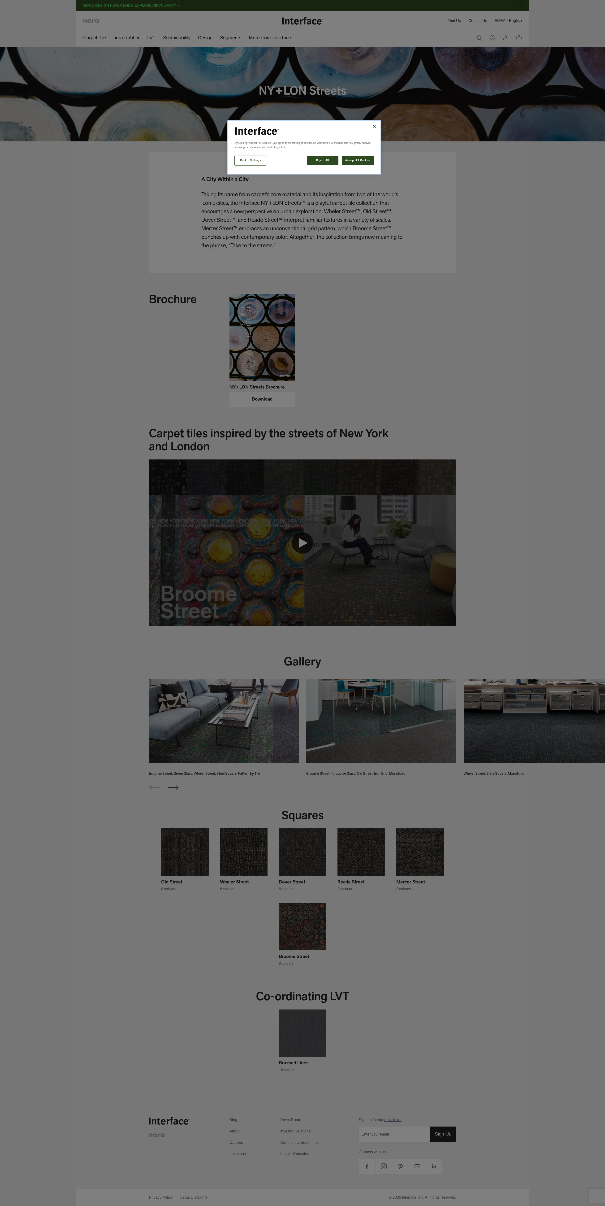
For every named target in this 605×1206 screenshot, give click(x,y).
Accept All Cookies (357, 160)
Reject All (322, 160)
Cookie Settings (250, 160)
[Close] (374, 126)
